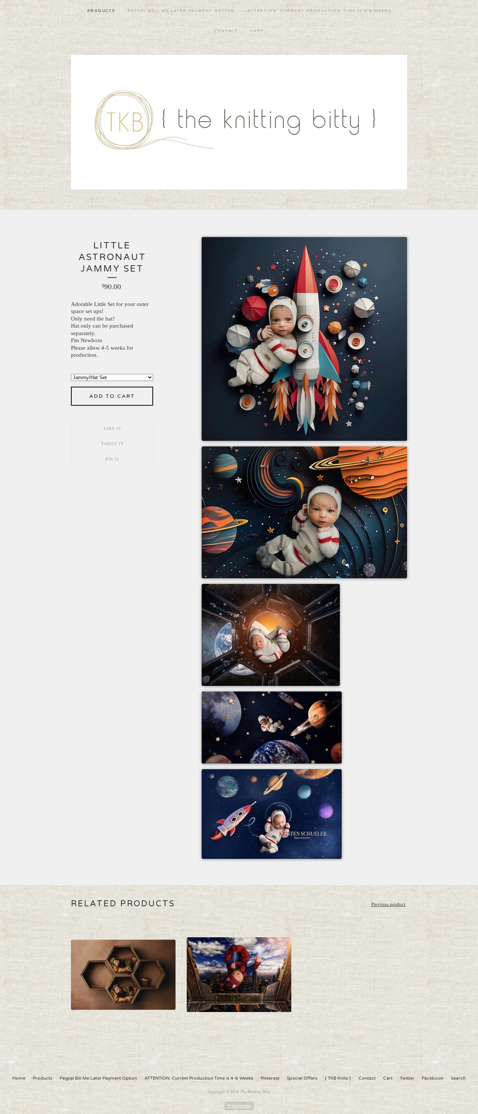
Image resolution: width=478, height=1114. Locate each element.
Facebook (432, 1078)
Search (458, 1078)
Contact (226, 31)
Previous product (388, 904)
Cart (257, 31)
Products (101, 11)
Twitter (407, 1078)
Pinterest (270, 1078)
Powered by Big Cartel (239, 1106)
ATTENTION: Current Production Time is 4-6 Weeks (319, 11)
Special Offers (302, 1078)
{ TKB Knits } (338, 1078)
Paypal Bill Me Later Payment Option (181, 11)
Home (18, 1078)
